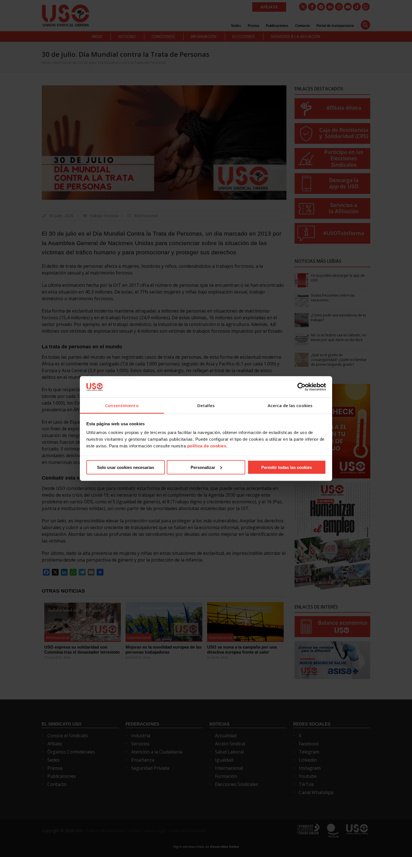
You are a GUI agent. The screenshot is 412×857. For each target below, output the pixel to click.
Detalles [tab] (206, 405)
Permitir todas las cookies (286, 467)
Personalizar (203, 467)
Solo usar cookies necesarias (125, 467)
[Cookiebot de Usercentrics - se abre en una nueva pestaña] (301, 386)
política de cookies (206, 445)
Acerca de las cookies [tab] (290, 405)
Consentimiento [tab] (121, 405)
